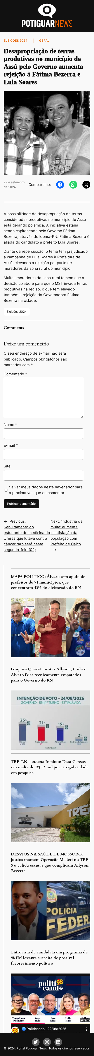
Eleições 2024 (15, 40)
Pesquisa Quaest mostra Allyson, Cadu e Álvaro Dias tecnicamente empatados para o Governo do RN (48, 674)
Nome (10, 424)
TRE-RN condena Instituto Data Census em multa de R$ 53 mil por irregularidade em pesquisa (50, 767)
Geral (44, 40)
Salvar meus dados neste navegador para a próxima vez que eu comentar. (46, 490)
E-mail (11, 445)
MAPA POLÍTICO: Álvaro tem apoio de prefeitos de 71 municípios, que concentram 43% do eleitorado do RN (48, 582)
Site (7, 466)
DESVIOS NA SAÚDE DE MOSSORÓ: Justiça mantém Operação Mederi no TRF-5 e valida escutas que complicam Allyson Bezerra (50, 863)
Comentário (15, 374)
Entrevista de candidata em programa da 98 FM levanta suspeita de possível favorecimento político (49, 958)
